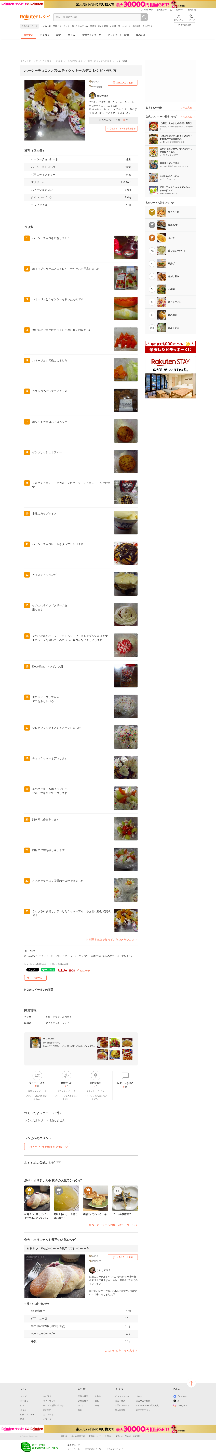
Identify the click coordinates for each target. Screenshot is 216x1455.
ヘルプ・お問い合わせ (53, 1405)
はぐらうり (46, 26)
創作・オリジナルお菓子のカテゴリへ (111, 1225)
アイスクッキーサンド (57, 1023)
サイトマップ (49, 1401)
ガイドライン (49, 1414)
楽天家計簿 (162, 9)
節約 (97, 1405)
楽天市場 (192, 9)
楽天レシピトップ (29, 61)
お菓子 (59, 61)
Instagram (182, 1405)
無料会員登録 (186, 25)
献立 (58, 35)
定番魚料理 (83, 1401)
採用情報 (108, 1436)
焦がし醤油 (103, 26)
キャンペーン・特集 (118, 35)
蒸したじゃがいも (80, 26)
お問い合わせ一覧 (93, 1449)
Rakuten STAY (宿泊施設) (147, 1405)
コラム (71, 35)
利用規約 (47, 1410)
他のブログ (84, 970)
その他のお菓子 (75, 61)
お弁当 (98, 1396)
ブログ (139, 1396)
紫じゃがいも (124, 26)
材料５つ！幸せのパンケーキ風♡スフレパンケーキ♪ (58, 1248)
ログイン (191, 20)
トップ (23, 1396)
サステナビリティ (115, 1449)
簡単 (97, 1401)
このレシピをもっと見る (119, 1350)
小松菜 (113, 26)
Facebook (182, 1396)
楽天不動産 (120, 1401)
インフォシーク (146, 9)
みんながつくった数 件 (113, 120)
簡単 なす (57, 26)
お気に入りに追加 (124, 82)
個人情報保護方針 (78, 1436)
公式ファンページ (91, 35)
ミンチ (67, 26)
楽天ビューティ (122, 1405)
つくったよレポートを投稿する (121, 128)
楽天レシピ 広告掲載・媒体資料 (128, 1436)
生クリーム (38, 182)
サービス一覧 (74, 1449)
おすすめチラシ (177, 9)
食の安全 (140, 35)
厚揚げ (93, 26)
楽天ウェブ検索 (143, 1401)
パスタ (81, 1405)
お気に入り (178, 20)
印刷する (38, 978)
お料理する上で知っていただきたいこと (110, 939)
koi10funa (48, 1038)
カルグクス (148, 26)
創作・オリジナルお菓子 (99, 61)
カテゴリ (44, 35)
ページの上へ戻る (191, 1383)
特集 (22, 1419)
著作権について (95, 1436)
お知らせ (47, 1419)
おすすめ (28, 35)
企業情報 (64, 1436)
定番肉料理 (83, 1396)
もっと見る (186, 107)
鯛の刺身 (136, 26)
